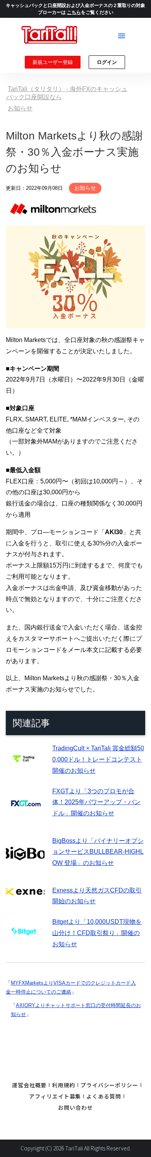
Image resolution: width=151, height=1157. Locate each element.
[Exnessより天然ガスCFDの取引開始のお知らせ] (25, 890)
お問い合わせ (75, 1107)
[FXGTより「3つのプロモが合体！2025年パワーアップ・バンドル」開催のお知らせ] (25, 818)
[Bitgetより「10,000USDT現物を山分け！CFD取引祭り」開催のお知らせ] (25, 942)
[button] (121, 35)
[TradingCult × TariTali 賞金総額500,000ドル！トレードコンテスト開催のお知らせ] (25, 768)
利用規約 (63, 1085)
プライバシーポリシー (109, 1085)
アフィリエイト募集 (55, 1096)
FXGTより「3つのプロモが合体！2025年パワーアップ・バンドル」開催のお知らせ (96, 802)
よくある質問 (103, 1096)
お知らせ (85, 188)
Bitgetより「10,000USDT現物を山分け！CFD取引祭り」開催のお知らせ (97, 932)
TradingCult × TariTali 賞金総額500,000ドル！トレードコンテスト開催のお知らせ (98, 759)
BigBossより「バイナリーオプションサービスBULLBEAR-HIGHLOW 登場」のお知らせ (98, 851)
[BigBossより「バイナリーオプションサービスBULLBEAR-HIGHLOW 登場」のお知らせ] (25, 868)
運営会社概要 (29, 1085)
